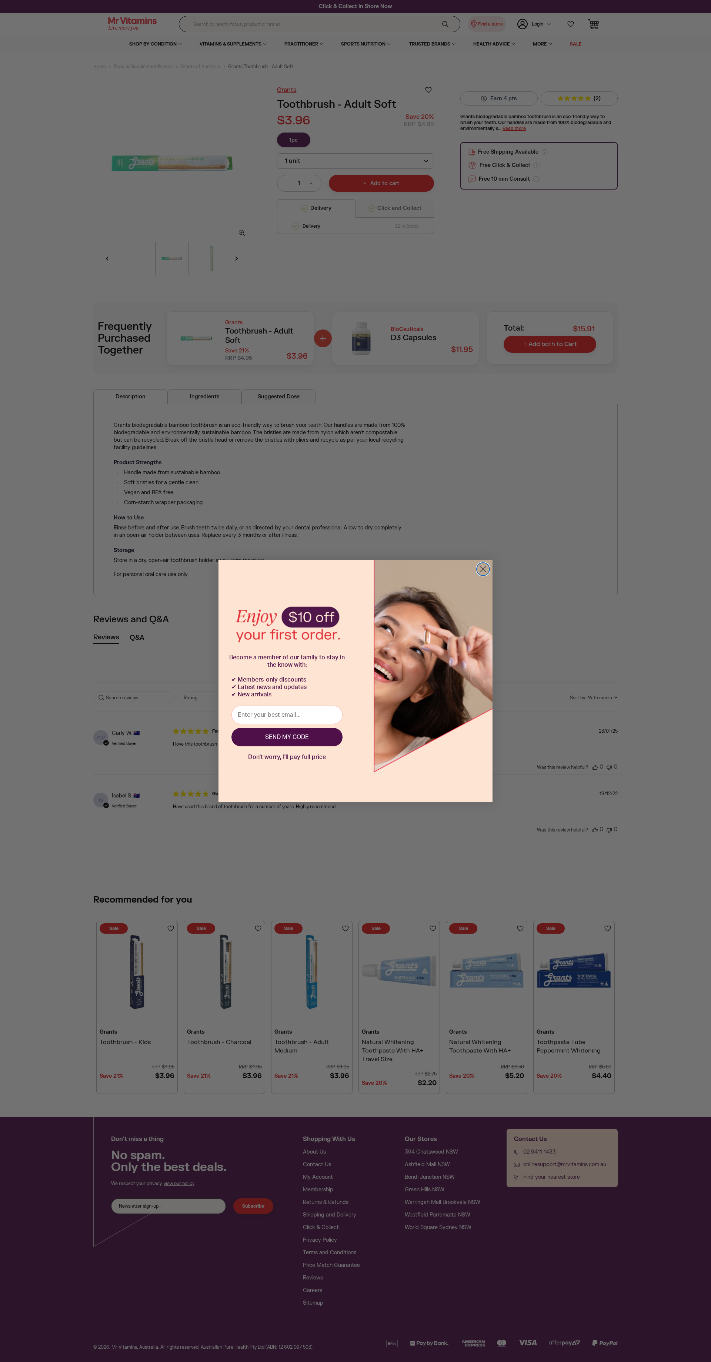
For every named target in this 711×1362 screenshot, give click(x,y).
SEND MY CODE (287, 737)
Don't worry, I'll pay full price (287, 757)
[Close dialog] (483, 569)
